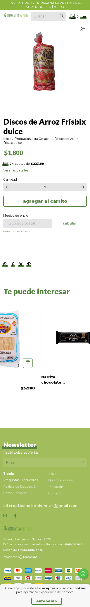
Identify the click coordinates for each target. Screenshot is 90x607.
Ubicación (55, 487)
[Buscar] (61, 16)
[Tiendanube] (20, 558)
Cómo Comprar (15, 493)
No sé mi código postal (17, 231)
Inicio (7, 139)
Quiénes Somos (60, 480)
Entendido (46, 601)
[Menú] (83, 16)
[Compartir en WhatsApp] (5, 264)
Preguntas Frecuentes (20, 480)
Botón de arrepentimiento (23, 550)
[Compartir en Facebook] (13, 265)
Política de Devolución (20, 487)
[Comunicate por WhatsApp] (83, 574)
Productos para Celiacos (33, 139)
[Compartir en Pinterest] (29, 265)
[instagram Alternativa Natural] (5, 515)
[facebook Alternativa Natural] (15, 515)
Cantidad (10, 180)
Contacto (55, 493)
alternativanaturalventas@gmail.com (40, 505)
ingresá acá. (74, 544)
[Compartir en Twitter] (21, 265)
